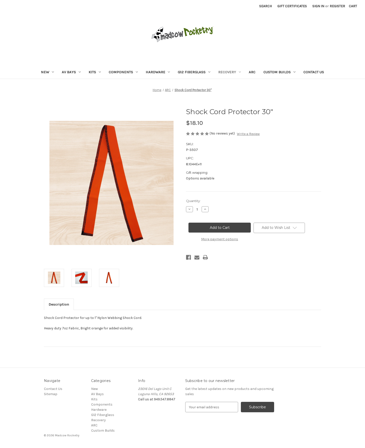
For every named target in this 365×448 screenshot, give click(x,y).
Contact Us (313, 72)
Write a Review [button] (248, 134)
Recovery (227, 72)
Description (59, 304)
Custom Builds (277, 72)
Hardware (155, 72)
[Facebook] (188, 257)
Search (265, 6)
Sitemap (50, 394)
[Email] (196, 257)
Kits (92, 72)
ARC (252, 72)
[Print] (205, 257)
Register (337, 6)
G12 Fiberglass (192, 72)
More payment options (219, 239)
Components (121, 72)
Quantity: (193, 201)
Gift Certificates (292, 6)
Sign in (318, 6)
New (45, 72)
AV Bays (69, 72)
